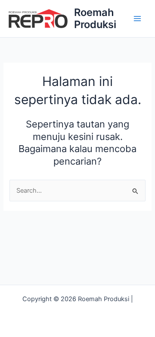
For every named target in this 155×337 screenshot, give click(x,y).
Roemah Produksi (95, 18)
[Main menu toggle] (137, 19)
